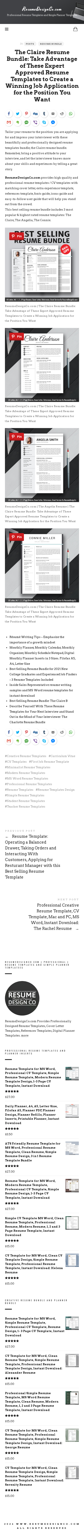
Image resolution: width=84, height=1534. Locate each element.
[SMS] (26, 122)
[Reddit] (62, 114)
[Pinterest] (26, 114)
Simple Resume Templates (25, 795)
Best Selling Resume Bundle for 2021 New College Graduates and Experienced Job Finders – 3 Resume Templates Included (43, 674)
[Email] (53, 114)
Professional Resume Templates (29, 784)
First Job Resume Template (50, 761)
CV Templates (17, 761)
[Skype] (44, 122)
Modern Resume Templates (26, 773)
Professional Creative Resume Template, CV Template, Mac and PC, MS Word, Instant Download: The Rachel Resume (42, 915)
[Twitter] (18, 114)
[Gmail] (9, 122)
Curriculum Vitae (63, 756)
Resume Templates (20, 789)
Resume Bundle (51, 44)
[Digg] (35, 114)
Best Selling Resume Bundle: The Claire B (38, 700)
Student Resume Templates (26, 801)
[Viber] (35, 122)
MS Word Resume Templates (27, 778)
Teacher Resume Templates (26, 806)
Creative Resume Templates (26, 756)
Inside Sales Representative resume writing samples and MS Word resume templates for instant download (41, 690)
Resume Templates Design (56, 789)
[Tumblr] (44, 114)
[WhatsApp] (71, 114)
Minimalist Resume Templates (28, 767)
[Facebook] (9, 114)
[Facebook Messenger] (53, 122)
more (24, 1035)
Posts (30, 44)
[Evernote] (18, 122)
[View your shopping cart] (75, 29)
